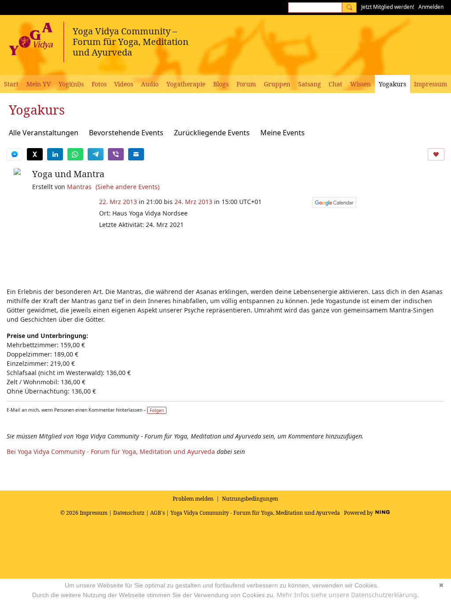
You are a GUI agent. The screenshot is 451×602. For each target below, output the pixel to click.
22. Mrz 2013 (118, 201)
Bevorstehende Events (126, 132)
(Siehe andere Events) (127, 186)
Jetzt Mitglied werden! (387, 7)
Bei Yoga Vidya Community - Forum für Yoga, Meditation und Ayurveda (111, 451)
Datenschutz (128, 513)
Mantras (79, 186)
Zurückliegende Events (212, 132)
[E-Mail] (136, 154)
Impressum (93, 513)
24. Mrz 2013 (193, 201)
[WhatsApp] (75, 154)
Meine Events (282, 132)
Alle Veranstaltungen (43, 132)
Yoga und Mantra (68, 174)
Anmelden (431, 7)
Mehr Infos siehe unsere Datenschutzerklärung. (348, 595)
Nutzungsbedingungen (250, 498)
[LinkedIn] (55, 154)
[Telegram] (96, 154)
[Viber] (116, 154)
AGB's (157, 513)
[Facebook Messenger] (14, 154)
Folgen (157, 410)
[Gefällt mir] (436, 154)
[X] (35, 154)
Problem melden (193, 498)
